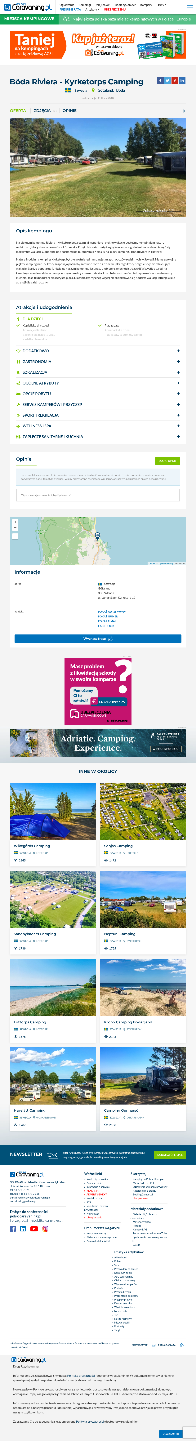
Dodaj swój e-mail (170, 1154)
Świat (117, 1265)
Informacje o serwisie (98, 1186)
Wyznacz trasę (94, 638)
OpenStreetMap (166, 563)
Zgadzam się (171, 1433)
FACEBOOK (106, 626)
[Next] (184, 111)
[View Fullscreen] (15, 536)
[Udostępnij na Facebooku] (160, 80)
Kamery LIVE (140, 1229)
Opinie (70, 110)
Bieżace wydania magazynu (102, 1237)
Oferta (18, 110)
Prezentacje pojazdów (126, 1295)
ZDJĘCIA (45, 110)
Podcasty (119, 1326)
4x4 (116, 1314)
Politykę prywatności (81, 1375)
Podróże (118, 1288)
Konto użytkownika (97, 1179)
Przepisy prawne (123, 1299)
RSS (89, 1202)
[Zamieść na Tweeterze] (167, 80)
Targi (117, 1330)
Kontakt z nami (95, 1198)
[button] (98, 319)
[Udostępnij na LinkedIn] (182, 80)
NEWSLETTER (26, 1154)
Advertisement (97, 1194)
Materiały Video (142, 1221)
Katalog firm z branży (144, 1190)
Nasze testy (120, 1311)
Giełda (136, 1244)
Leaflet (152, 563)
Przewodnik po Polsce (126, 1268)
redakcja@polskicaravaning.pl (34, 1197)
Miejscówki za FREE (144, 1183)
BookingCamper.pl (143, 1194)
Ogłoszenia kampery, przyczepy (150, 1186)
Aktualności (120, 1257)
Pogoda (137, 1225)
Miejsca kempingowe (29, 18)
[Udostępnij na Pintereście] (175, 80)
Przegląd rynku (122, 1291)
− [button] (15, 527)
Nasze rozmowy (123, 1318)
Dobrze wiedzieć (123, 1303)
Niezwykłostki (122, 1322)
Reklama (92, 1190)
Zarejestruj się (94, 1183)
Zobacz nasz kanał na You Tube (150, 1233)
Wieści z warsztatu (124, 1307)
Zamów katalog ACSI (98, 1241)
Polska (118, 1261)
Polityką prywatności (90, 1421)
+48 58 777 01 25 (29, 1193)
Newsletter (93, 1213)
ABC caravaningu (123, 1276)
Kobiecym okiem (123, 1272)
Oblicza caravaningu (125, 1280)
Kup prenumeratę (96, 1233)
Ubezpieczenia (94, 1217)
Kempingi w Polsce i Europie (148, 1179)
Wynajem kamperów (125, 1284)
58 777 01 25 (21, 1189)
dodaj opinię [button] (167, 460)
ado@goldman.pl (27, 1201)
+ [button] (15, 522)
